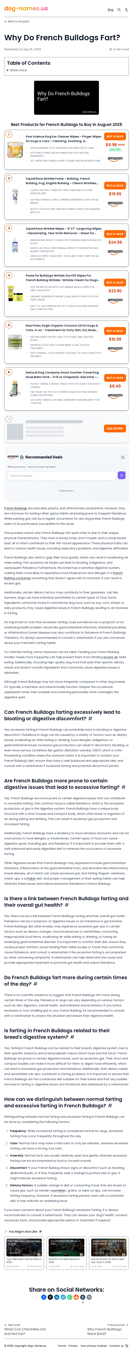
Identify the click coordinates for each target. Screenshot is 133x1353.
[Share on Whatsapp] (69, 1297)
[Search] (119, 10)
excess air (110, 657)
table (32, 878)
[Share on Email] (89, 1297)
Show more (18, 70)
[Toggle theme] (123, 457)
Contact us (116, 1346)
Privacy (73, 1346)
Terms (62, 1346)
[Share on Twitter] (50, 1297)
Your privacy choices (93, 1346)
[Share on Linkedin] (56, 1297)
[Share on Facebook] (43, 1297)
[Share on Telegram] (63, 1297)
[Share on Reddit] (76, 1297)
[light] (127, 10)
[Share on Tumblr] (82, 1297)
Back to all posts (18, 21)
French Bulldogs (15, 508)
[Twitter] (127, 1346)
